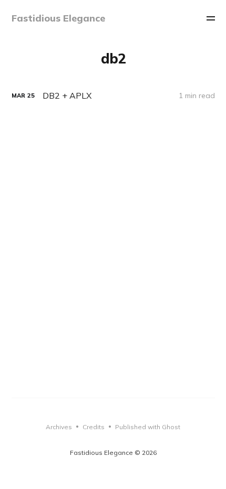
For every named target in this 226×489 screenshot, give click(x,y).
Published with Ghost (147, 427)
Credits (94, 427)
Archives (59, 427)
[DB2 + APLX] (113, 95)
